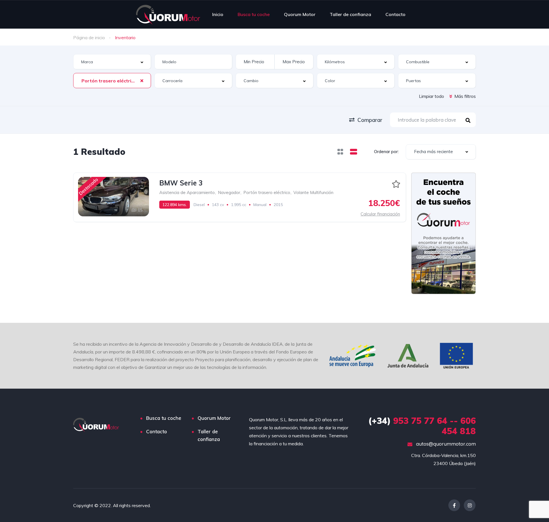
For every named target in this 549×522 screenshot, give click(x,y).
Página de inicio (89, 37)
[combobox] (112, 61)
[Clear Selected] (142, 80)
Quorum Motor (299, 14)
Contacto (395, 14)
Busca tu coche (254, 14)
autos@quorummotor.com (445, 444)
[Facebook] (454, 505)
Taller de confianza (350, 14)
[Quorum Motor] (168, 14)
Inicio (217, 14)
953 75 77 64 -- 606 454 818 (422, 425)
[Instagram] (470, 505)
